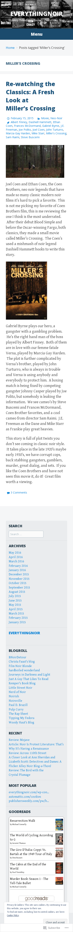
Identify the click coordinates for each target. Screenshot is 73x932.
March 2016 (16, 561)
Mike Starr (38, 133)
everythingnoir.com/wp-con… (29, 792)
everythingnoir (37, 14)
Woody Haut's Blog (21, 722)
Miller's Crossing (56, 133)
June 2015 (15, 600)
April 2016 (16, 557)
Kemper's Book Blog (22, 683)
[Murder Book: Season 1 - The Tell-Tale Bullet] (59, 880)
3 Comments (19, 492)
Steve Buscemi (30, 137)
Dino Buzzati (17, 858)
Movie (45, 118)
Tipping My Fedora (21, 718)
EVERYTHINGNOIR (24, 633)
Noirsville (15, 701)
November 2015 (19, 579)
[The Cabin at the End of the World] (59, 868)
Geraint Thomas (19, 843)
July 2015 (15, 596)
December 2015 (19, 574)
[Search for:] (26, 534)
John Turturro (54, 129)
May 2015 (15, 605)
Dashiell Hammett (40, 122)
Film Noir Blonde (20, 666)
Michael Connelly (19, 824)
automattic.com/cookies (25, 797)
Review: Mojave (19, 740)
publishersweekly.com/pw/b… (29, 801)
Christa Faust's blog (22, 662)
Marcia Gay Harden (18, 133)
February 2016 (18, 566)
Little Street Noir (20, 688)
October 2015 (17, 583)
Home (10, 48)
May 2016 (15, 553)
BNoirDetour (17, 657)
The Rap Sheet (18, 714)
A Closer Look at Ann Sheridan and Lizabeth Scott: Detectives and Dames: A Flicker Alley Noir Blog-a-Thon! (35, 762)
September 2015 (19, 587)
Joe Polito (25, 129)
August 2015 (17, 592)
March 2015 (16, 613)
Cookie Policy (13, 915)
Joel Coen (39, 129)
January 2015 (17, 622)
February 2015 (18, 618)
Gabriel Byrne (50, 126)
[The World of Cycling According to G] (59, 839)
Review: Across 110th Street (27, 753)
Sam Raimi (12, 137)
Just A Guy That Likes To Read (28, 679)
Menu (36, 34)
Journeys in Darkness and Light (29, 675)
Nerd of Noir (17, 692)
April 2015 (16, 609)
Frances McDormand (27, 126)
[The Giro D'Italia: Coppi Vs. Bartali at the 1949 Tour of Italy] (59, 853)
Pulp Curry (16, 709)
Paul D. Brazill (18, 705)
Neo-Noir (56, 118)
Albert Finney (19, 122)
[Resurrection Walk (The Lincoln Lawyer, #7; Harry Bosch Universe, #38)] (59, 824)
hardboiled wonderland (24, 670)
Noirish (14, 696)
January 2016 (17, 570)
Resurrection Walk (22, 821)
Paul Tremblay (18, 872)
